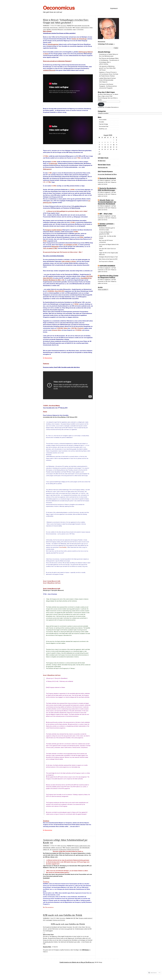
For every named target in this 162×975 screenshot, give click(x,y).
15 (113, 144)
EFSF (44, 920)
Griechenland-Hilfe (85, 25)
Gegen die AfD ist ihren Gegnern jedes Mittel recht (108, 253)
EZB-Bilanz (49, 29)
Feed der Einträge (103, 124)
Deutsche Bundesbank (107, 178)
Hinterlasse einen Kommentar (73, 849)
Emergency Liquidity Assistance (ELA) (82, 845)
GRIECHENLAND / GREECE (49, 847)
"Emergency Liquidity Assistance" (82, 27)
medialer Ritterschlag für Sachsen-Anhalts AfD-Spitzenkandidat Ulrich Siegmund (107, 80)
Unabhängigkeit (49, 920)
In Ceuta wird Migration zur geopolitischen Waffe (105, 233)
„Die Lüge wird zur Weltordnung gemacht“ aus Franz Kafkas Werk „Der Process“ (107, 68)
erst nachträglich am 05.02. (70, 244)
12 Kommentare (80, 29)
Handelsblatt (46, 878)
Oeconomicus (59, 7)
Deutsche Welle (47, 947)
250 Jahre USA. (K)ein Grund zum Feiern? (107, 249)
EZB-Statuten (85, 950)
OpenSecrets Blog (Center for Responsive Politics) (108, 276)
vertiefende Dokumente (49, 70)
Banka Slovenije (76, 208)
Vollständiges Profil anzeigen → (106, 44)
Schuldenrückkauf (62, 849)
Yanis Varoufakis (68, 27)
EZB (81, 847)
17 (99, 147)
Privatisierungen (53, 163)
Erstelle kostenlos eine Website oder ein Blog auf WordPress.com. (77, 962)
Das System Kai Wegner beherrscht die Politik (108, 245)
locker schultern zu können (69, 261)
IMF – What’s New (105, 214)
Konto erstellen (102, 119)
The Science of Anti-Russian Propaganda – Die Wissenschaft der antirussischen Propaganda (108, 86)
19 (105, 147)
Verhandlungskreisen (53, 44)
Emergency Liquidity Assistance (53, 230)
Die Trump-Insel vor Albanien (106, 261)
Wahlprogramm (47, 169)
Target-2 (74, 29)
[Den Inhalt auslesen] (98, 178)
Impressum (114, 8)
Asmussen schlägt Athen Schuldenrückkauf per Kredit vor (65, 841)
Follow (101, 104)
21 (110, 147)
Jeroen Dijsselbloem (68, 29)
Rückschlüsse (55, 246)
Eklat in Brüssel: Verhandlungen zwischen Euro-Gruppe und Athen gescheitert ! (66, 21)
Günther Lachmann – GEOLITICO (106, 225)
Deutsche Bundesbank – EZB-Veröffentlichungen (107, 189)
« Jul (99, 154)
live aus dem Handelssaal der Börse (107, 174)
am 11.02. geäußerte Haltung (76, 206)
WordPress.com (103, 129)
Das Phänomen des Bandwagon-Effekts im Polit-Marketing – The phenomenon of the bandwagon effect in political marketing (109, 61)
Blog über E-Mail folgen (106, 92)
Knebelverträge (46, 27)
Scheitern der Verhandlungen (79, 39)
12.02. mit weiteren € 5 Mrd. (50, 248)
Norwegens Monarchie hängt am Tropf (108, 257)
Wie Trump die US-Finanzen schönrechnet (106, 241)
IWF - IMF (49, 849)
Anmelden (101, 122)
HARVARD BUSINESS (107, 266)
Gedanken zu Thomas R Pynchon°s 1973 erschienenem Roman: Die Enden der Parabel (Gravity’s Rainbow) (108, 74)
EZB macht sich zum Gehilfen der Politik (62, 915)
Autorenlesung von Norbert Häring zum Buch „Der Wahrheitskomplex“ (108, 55)
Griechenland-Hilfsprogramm (57, 29)
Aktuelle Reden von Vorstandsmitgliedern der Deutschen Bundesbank (107, 202)
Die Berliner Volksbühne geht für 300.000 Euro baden (107, 229)
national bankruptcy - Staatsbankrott (57, 27)
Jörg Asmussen (59, 847)
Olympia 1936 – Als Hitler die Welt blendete (107, 237)
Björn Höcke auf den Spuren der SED (108, 259)
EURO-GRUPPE (77, 25)
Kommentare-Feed (103, 126)
